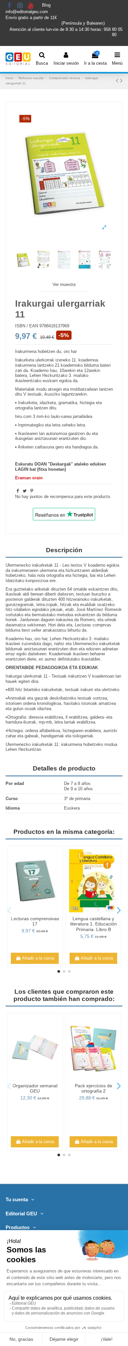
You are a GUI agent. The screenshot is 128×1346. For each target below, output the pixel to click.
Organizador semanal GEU (34, 1088)
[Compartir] (17, 490)
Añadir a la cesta (38, 958)
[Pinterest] (31, 490)
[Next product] (121, 80)
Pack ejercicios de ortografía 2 (93, 1088)
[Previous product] (118, 80)
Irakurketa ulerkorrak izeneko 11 (45, 360)
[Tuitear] (25, 490)
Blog (47, 5)
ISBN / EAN (26, 325)
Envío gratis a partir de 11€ (31, 17)
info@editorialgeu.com (27, 11)
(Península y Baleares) (83, 23)
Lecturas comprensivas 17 (35, 921)
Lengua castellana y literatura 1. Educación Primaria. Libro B (93, 924)
